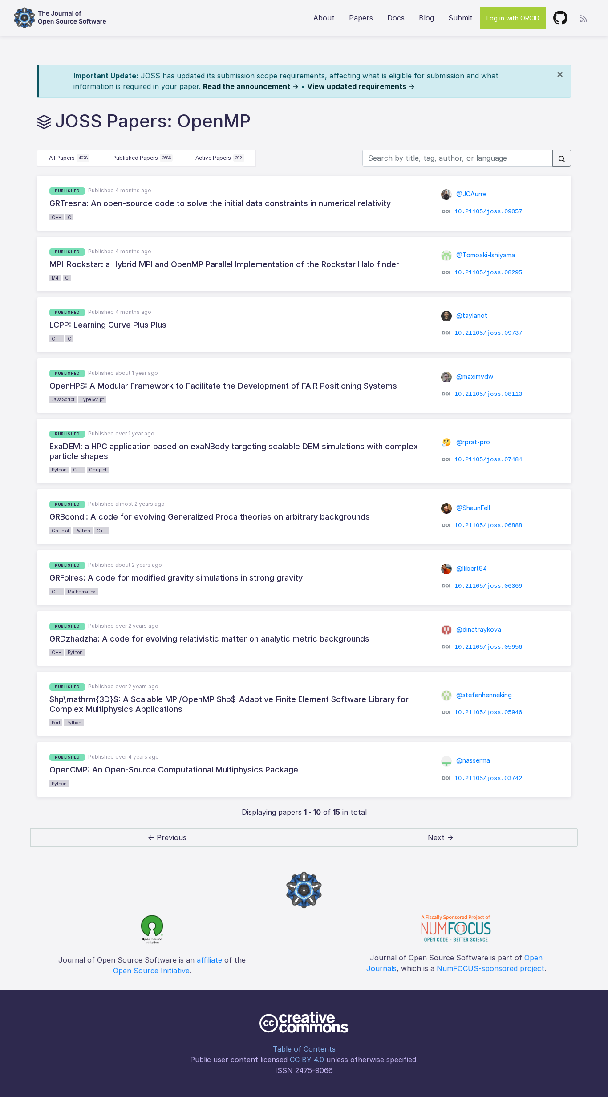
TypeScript (92, 399)
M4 (55, 277)
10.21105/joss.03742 (488, 777)
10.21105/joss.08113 (488, 394)
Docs (396, 17)
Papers (361, 17)
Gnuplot (97, 469)
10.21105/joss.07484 (488, 459)
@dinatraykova (477, 629)
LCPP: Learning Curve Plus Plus (107, 324)
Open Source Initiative (151, 970)
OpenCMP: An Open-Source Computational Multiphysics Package (173, 769)
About (324, 17)
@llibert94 (470, 568)
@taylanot (470, 315)
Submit (460, 17)
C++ (56, 217)
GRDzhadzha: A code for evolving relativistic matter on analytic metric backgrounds (209, 638)
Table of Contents (304, 1048)
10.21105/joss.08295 (488, 272)
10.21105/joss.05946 (488, 712)
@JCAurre (470, 194)
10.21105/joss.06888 (488, 524)
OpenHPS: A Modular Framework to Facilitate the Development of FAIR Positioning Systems (223, 385)
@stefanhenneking (483, 695)
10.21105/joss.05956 (488, 646)
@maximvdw (473, 376)
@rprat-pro (472, 442)
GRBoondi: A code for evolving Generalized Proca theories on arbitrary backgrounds (209, 516)
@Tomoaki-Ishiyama (484, 255)
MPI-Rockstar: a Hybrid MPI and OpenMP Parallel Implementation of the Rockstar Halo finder (224, 264)
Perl (56, 722)
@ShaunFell (472, 508)
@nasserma (472, 760)
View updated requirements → (361, 86)
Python (59, 469)
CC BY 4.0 (307, 1059)
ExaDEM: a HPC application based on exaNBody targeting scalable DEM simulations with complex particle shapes (233, 451)
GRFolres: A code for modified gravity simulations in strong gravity (176, 577)
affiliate (209, 959)
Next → (441, 837)
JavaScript (63, 399)
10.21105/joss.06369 (488, 585)
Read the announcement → (251, 86)
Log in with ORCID (512, 18)
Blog (426, 17)
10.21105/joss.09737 (488, 333)
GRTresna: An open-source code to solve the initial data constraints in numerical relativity (220, 203)
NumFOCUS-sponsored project (490, 968)
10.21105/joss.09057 (488, 211)
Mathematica (82, 591)
